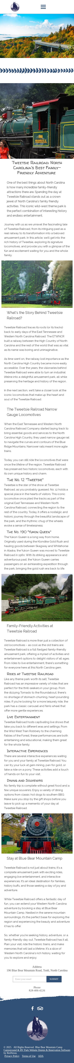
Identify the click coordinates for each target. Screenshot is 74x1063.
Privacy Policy (11, 1056)
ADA (40, 1056)
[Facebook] (33, 1008)
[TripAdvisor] (40, 1008)
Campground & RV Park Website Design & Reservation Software (37, 1050)
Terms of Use (29, 1056)
